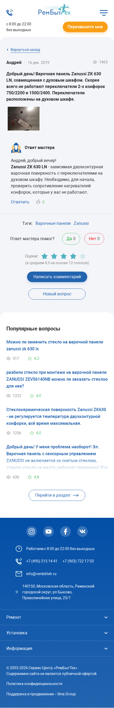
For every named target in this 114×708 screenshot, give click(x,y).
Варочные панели (53, 223)
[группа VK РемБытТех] (82, 531)
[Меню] (103, 12)
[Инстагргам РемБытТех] (31, 531)
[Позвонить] (9, 14)
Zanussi (81, 223)
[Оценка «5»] (83, 256)
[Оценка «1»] (44, 256)
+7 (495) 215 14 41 (42, 561)
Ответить (20, 201)
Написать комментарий (57, 276)
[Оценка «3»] (63, 256)
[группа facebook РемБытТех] (65, 531)
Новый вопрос (57, 293)
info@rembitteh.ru (41, 574)
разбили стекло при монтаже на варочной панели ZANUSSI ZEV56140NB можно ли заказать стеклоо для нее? (57, 379)
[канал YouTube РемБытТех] (48, 531)
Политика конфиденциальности (34, 684)
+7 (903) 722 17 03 (78, 561)
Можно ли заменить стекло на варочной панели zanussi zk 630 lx (54, 345)
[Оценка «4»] (73, 256)
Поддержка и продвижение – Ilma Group (41, 694)
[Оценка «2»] (54, 256)
